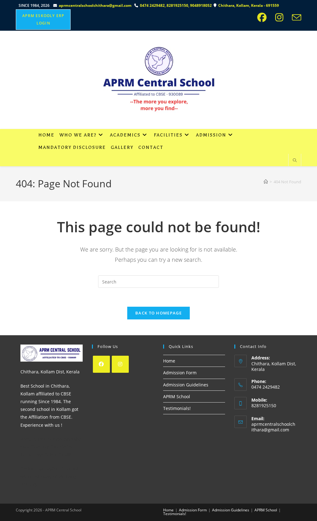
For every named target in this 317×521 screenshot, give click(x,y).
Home (169, 361)
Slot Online (62, 447)
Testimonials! (177, 408)
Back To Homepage (158, 313)
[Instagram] (120, 364)
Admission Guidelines (185, 385)
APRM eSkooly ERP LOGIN (43, 19)
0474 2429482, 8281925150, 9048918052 (177, 5)
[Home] (266, 182)
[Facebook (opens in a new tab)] (264, 17)
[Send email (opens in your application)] (295, 17)
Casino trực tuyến (38, 468)
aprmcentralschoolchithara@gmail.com (95, 5)
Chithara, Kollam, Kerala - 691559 (249, 5)
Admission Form (180, 373)
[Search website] (294, 160)
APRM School (176, 396)
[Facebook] (101, 364)
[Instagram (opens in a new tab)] (281, 17)
